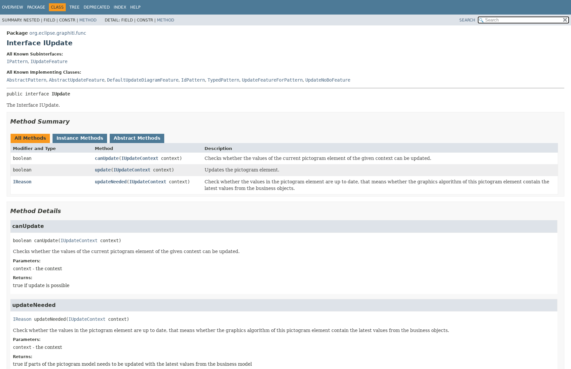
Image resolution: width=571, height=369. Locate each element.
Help (135, 7)
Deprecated (97, 7)
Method (87, 20)
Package (36, 7)
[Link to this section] (74, 121)
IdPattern (193, 80)
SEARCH (467, 20)
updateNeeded (111, 181)
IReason (22, 181)
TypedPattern (223, 80)
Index (120, 7)
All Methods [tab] (30, 138)
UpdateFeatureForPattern (272, 80)
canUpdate (107, 158)
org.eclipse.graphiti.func (57, 33)
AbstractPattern (26, 80)
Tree (74, 7)
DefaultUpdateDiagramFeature (142, 80)
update (103, 169)
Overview (12, 7)
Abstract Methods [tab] (137, 138)
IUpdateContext (139, 158)
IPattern (17, 61)
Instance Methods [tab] (80, 138)
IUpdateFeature (48, 61)
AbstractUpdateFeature (76, 80)
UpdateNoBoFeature (327, 80)
